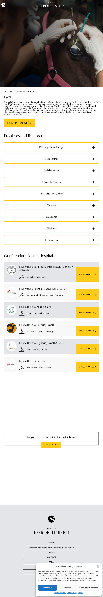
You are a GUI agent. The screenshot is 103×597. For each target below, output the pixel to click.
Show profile (86, 275)
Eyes (34, 92)
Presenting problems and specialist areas (51, 548)
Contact (51, 557)
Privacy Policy (72, 593)
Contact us (50, 445)
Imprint (80, 593)
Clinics (51, 552)
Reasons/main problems (16, 92)
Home (51, 543)
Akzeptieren (47, 588)
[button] (98, 566)
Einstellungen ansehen (88, 588)
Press (51, 562)
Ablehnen (67, 588)
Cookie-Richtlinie (60, 593)
